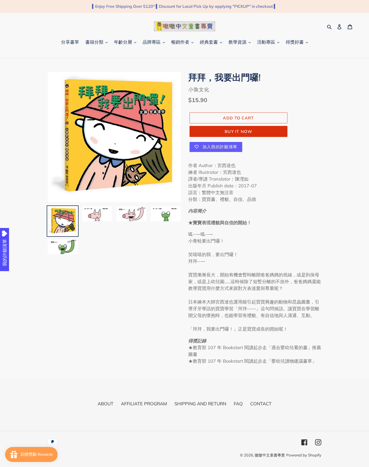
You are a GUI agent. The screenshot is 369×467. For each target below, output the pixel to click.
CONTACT (261, 404)
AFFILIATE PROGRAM (144, 404)
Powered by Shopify (303, 455)
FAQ (238, 404)
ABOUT (105, 404)
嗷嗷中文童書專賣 (270, 455)
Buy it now (238, 131)
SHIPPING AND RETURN (200, 404)
